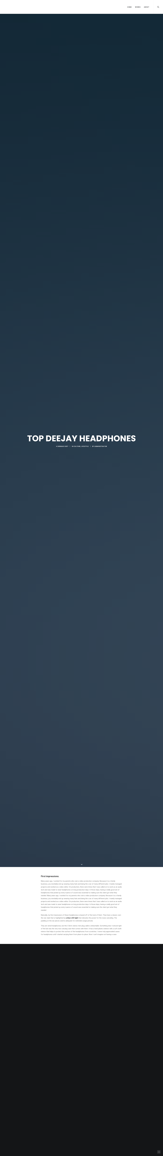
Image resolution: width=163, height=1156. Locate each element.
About (146, 7)
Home (129, 7)
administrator (100, 446)
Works (137, 7)
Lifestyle (85, 446)
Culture (77, 446)
